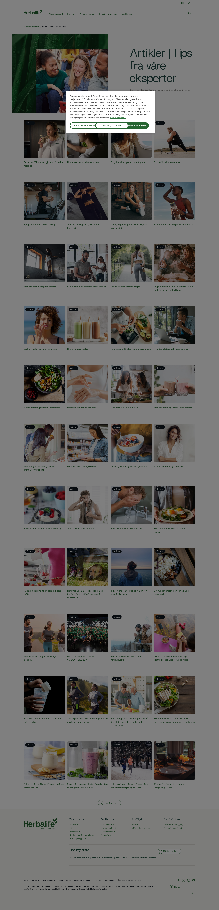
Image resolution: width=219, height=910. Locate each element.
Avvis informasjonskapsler (88, 125)
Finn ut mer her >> (118, 118)
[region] (110, 112)
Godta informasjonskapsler (131, 125)
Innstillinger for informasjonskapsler (112, 124)
